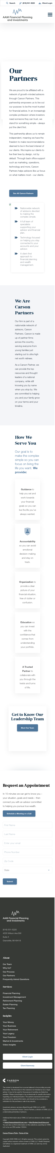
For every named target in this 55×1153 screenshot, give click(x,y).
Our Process (8, 972)
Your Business (9, 1026)
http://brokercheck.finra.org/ (39, 1122)
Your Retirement (10, 1029)
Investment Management (14, 997)
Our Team (7, 964)
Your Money (8, 1022)
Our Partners (9, 975)
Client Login (47, 3)
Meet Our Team (27, 728)
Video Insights (9, 1044)
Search (12, 3)
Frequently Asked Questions (16, 979)
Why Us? (7, 968)
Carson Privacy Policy (10, 1133)
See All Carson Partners (23, 193)
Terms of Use (23, 1133)
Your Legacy (8, 1033)
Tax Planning (9, 1008)
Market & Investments (13, 1041)
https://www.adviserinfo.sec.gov (15, 1122)
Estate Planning (10, 1004)
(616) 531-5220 (29, 3)
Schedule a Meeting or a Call (19, 813)
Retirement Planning (12, 1001)
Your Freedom (9, 1037)
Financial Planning (11, 993)
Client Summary (27, 1065)
